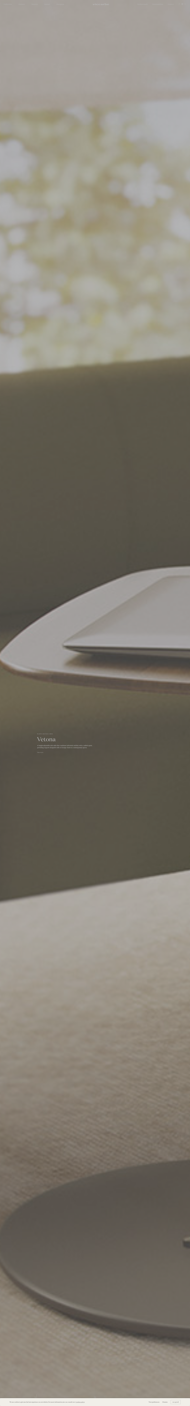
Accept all (175, 1402)
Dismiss (165, 1402)
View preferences (154, 1402)
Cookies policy (80, 1402)
